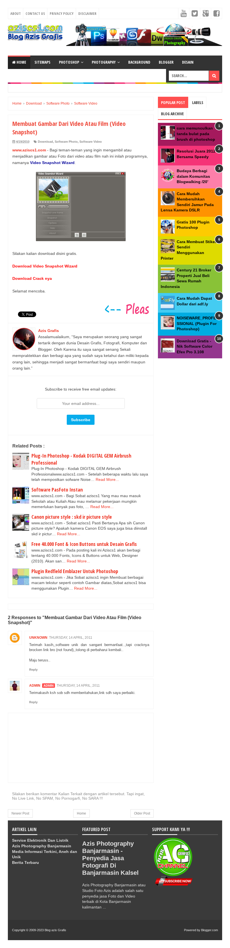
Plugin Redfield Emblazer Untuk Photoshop (74, 571)
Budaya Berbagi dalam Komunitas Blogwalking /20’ (193, 176)
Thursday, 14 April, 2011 (70, 638)
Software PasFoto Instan (57, 489)
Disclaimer (87, 13)
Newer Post (20, 813)
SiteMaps (42, 62)
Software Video (90, 141)
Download (45, 141)
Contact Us (35, 13)
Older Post (142, 813)
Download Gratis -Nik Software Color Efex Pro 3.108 (194, 346)
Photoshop (69, 62)
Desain (188, 62)
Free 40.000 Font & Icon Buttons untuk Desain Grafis (84, 544)
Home (21, 62)
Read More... (107, 479)
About (15, 13)
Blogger (166, 62)
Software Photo (66, 141)
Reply (33, 669)
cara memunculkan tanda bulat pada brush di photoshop (196, 133)
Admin (34, 686)
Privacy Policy (61, 13)
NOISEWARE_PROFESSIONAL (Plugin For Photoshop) (197, 323)
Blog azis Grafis (55, 930)
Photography (104, 62)
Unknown (38, 638)
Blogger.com (209, 930)
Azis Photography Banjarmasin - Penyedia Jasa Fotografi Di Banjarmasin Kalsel (110, 858)
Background (139, 62)
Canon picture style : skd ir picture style (71, 516)
